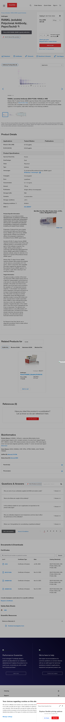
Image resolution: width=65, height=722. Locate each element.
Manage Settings (7, 716)
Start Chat (55, 718)
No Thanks (46, 718)
